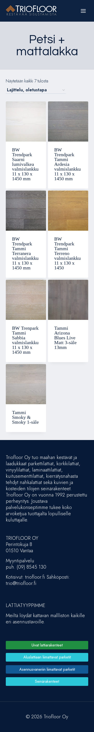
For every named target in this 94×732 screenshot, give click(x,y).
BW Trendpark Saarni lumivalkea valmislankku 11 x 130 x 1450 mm (25, 164)
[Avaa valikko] (83, 10)
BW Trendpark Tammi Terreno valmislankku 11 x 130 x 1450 (67, 253)
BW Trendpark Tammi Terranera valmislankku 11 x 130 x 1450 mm (25, 253)
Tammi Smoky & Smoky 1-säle (25, 417)
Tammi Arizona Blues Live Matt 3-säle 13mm (65, 337)
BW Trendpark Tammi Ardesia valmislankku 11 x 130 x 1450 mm (67, 164)
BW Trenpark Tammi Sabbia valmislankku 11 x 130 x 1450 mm (25, 340)
